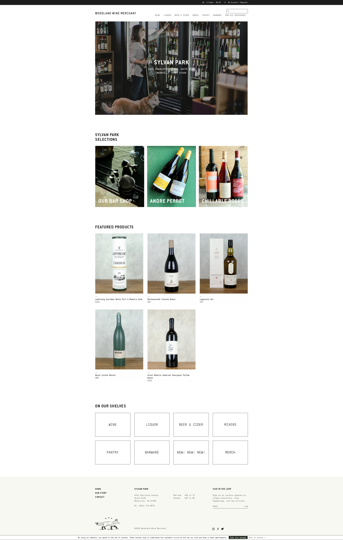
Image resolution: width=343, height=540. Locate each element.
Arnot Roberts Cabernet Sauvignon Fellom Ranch (168, 376)
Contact (100, 497)
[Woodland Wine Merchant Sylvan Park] (115, 13)
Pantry (206, 15)
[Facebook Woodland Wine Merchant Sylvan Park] (218, 529)
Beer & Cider (182, 15)
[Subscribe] (246, 506)
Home (98, 489)
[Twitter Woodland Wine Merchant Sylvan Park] (222, 529)
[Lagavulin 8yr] (224, 263)
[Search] (228, 11)
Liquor (167, 15)
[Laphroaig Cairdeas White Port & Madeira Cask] (119, 263)
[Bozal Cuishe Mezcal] (119, 339)
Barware (217, 15)
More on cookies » (257, 538)
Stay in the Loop (222, 489)
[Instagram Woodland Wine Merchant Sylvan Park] (213, 529)
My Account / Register (237, 2)
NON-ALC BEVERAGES (235, 15)
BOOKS (196, 15)
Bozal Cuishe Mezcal (105, 375)
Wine (157, 15)
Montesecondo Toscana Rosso (161, 299)
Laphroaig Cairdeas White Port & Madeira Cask (118, 299)
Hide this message (238, 538)
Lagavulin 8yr (207, 299)
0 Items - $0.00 (214, 2)
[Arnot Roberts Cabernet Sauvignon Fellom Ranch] (171, 339)
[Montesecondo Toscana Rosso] (171, 263)
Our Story (101, 493)
